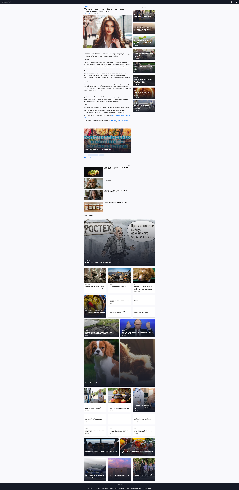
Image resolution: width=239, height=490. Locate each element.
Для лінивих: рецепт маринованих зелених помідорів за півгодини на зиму (95, 312)
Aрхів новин (97, 488)
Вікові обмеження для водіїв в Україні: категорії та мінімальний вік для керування (143, 431)
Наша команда (105, 488)
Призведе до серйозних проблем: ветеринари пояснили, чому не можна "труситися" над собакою (143, 288)
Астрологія (86, 6)
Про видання (90, 488)
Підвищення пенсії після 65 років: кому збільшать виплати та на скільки (142, 311)
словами (105, 54)
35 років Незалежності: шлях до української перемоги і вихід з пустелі (119, 311)
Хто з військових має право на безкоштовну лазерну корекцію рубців (142, 407)
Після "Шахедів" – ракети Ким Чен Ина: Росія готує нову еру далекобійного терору (119, 431)
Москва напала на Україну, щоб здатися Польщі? (118, 287)
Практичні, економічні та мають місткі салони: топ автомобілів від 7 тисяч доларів (94, 475)
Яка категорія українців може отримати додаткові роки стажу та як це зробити (93, 418)
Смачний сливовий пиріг (115, 418)
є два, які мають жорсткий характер (119, 120)
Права (127, 488)
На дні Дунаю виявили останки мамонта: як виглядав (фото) (94, 431)
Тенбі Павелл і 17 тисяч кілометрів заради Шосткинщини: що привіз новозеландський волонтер (143, 475)
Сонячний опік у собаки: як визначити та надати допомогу (101, 382)
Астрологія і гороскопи (93, 154)
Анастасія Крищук (87, 13)
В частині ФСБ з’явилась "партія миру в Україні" (98, 262)
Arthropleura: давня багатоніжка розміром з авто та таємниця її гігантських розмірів (143, 418)
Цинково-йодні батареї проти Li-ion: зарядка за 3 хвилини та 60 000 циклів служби (119, 475)
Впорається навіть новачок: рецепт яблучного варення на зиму (119, 407)
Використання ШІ (147, 488)
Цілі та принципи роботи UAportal (117, 488)
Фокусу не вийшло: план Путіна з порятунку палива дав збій (94, 407)
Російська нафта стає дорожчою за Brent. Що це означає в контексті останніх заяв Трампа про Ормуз (119, 300)
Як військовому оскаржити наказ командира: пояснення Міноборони (95, 287)
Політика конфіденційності (136, 488)
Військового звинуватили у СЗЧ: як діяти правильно (142, 299)
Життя (91, 157)
